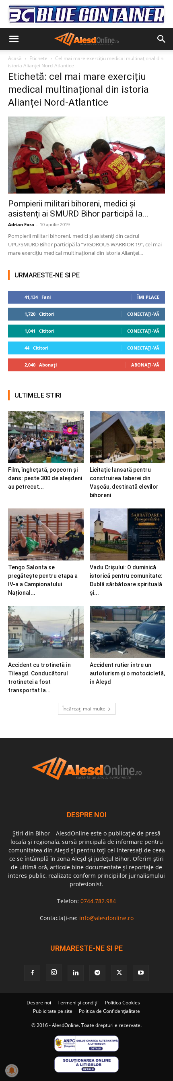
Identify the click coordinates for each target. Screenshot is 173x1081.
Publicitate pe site (52, 1011)
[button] (14, 39)
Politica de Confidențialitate (109, 1011)
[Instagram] (54, 972)
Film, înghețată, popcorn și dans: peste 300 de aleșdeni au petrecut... (45, 478)
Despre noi (39, 1002)
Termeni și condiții (78, 1002)
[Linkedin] (76, 973)
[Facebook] (32, 973)
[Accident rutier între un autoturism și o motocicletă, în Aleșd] (127, 632)
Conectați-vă (143, 314)
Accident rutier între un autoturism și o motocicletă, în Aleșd (127, 673)
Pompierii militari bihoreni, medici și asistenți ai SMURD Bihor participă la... (78, 209)
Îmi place (148, 297)
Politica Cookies (122, 1002)
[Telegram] (97, 973)
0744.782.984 (98, 901)
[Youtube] (141, 973)
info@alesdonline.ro (106, 918)
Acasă (15, 58)
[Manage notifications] (11, 1070)
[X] (119, 973)
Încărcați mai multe (83, 708)
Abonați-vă (145, 365)
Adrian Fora (21, 224)
